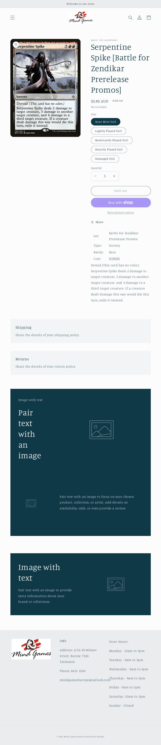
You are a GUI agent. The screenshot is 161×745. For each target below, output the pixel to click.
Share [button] (99, 222)
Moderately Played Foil (111, 140)
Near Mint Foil (105, 121)
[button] (12, 17)
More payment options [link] (120, 212)
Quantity (96, 168)
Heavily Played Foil (109, 149)
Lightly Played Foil (108, 131)
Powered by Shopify (94, 736)
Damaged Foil (105, 158)
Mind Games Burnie (74, 736)
